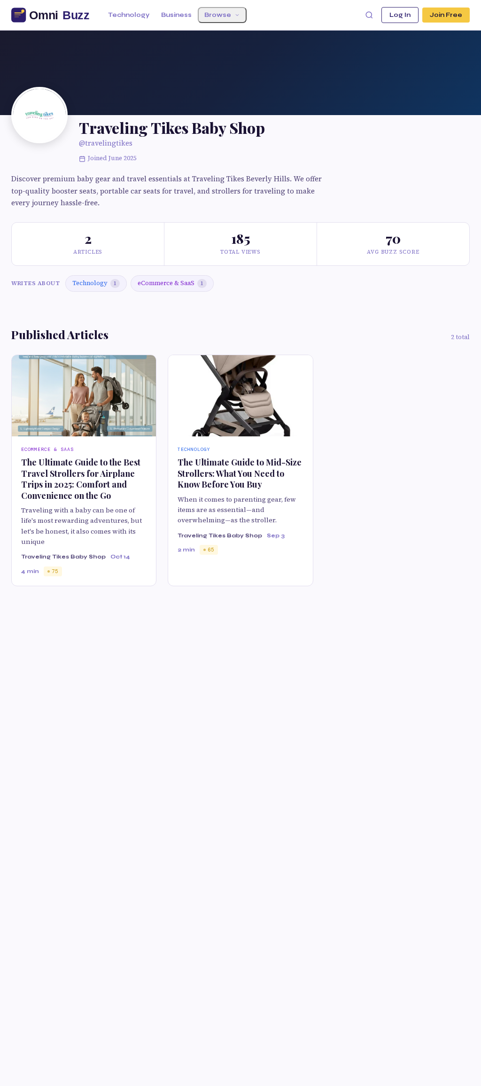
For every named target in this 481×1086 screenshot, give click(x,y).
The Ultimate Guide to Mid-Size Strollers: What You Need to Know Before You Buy (240, 473)
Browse (217, 15)
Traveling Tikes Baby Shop (63, 556)
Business (176, 15)
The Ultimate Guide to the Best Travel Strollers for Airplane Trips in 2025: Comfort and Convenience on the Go (80, 479)
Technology (128, 15)
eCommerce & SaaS (170, 283)
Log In (400, 15)
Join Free (446, 15)
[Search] (369, 15)
